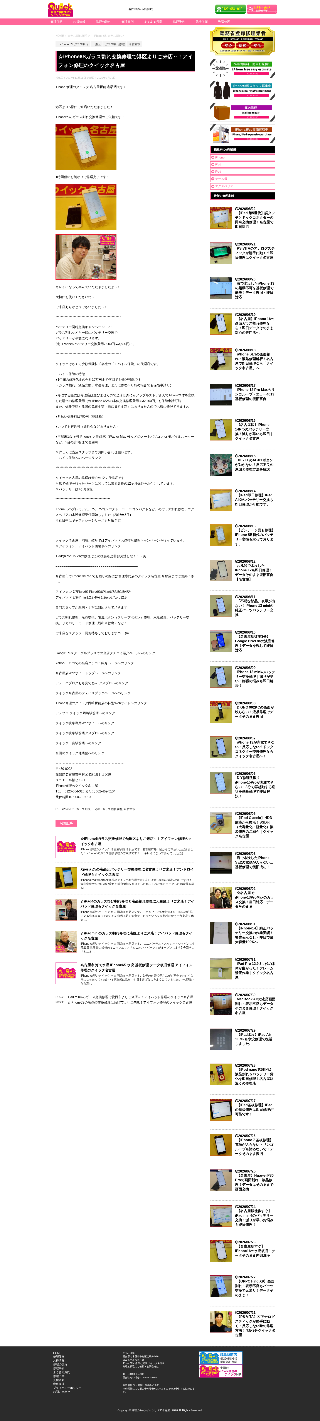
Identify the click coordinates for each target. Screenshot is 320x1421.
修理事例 (127, 21)
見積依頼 (201, 21)
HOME (57, 1353)
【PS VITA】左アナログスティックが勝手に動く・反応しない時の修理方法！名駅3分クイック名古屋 (255, 1326)
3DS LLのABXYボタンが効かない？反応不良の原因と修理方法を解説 (254, 464)
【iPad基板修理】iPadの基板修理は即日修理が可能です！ (254, 1109)
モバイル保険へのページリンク (78, 458)
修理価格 (57, 21)
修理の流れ (103, 21)
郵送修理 (224, 21)
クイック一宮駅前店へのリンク (78, 743)
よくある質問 (153, 21)
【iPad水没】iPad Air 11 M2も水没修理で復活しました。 (253, 1039)
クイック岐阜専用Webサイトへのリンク (85, 723)
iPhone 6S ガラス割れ (74, 809)
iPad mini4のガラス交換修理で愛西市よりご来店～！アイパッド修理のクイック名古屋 (130, 997)
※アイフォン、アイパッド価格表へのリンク (88, 546)
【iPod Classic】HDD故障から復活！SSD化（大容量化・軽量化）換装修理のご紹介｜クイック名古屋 (254, 827)
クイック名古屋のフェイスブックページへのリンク (93, 693)
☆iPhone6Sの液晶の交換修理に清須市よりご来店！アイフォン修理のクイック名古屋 (129, 1002)
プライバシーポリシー (67, 1387)
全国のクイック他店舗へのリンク (80, 753)
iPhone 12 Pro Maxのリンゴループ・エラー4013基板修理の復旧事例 (255, 394)
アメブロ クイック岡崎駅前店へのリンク (85, 713)
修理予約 (179, 21)
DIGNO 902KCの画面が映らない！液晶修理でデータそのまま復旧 (254, 711)
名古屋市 (129, 809)
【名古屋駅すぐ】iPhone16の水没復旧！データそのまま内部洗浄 (255, 1250)
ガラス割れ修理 (112, 809)
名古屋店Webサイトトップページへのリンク (88, 673)
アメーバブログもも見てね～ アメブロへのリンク (92, 683)
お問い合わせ (61, 1391)
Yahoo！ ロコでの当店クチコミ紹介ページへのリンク (95, 663)
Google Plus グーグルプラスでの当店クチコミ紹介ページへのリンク (105, 653)
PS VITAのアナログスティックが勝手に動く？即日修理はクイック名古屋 (255, 253)
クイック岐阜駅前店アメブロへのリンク (85, 733)
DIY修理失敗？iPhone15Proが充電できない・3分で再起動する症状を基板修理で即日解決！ (255, 787)
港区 (96, 809)
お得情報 (79, 21)
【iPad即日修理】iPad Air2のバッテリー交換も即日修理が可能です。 (254, 499)
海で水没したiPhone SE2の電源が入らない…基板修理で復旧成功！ (254, 862)
